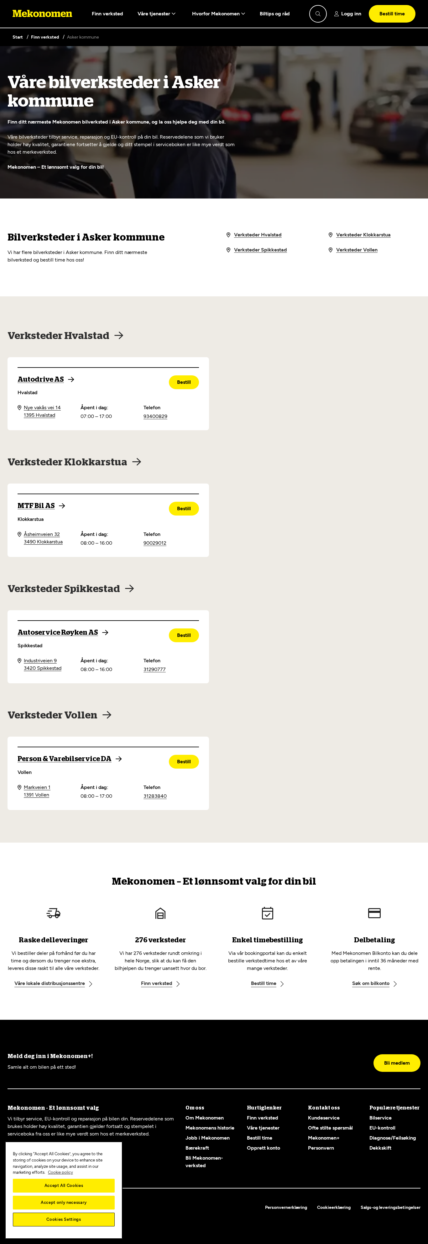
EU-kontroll (382, 1128)
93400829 (155, 416)
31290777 (155, 669)
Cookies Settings (63, 1219)
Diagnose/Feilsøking (392, 1138)
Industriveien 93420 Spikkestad (42, 664)
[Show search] (318, 14)
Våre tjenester (154, 14)
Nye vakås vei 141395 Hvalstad (42, 411)
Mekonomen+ (324, 1138)
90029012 (155, 543)
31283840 (155, 796)
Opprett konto (263, 1148)
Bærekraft (197, 1148)
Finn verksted (107, 14)
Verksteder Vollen (357, 250)
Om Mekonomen (204, 1118)
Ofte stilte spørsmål (330, 1128)
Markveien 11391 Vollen (37, 791)
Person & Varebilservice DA (65, 758)
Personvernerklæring (286, 1207)
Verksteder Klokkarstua (363, 235)
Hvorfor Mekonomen (216, 14)
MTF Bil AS (36, 505)
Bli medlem (397, 1063)
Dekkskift (380, 1148)
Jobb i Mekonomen (207, 1138)
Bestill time (392, 14)
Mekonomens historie (209, 1128)
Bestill (184, 382)
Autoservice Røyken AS (58, 632)
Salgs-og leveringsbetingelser (390, 1207)
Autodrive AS (41, 379)
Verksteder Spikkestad (260, 250)
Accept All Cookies (63, 1185)
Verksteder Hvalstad (258, 235)
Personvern (321, 1148)
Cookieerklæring (334, 1207)
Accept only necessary (64, 1202)
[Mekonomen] (42, 13)
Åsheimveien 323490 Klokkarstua (43, 538)
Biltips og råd (275, 14)
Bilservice (380, 1118)
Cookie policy (60, 1172)
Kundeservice (324, 1118)
